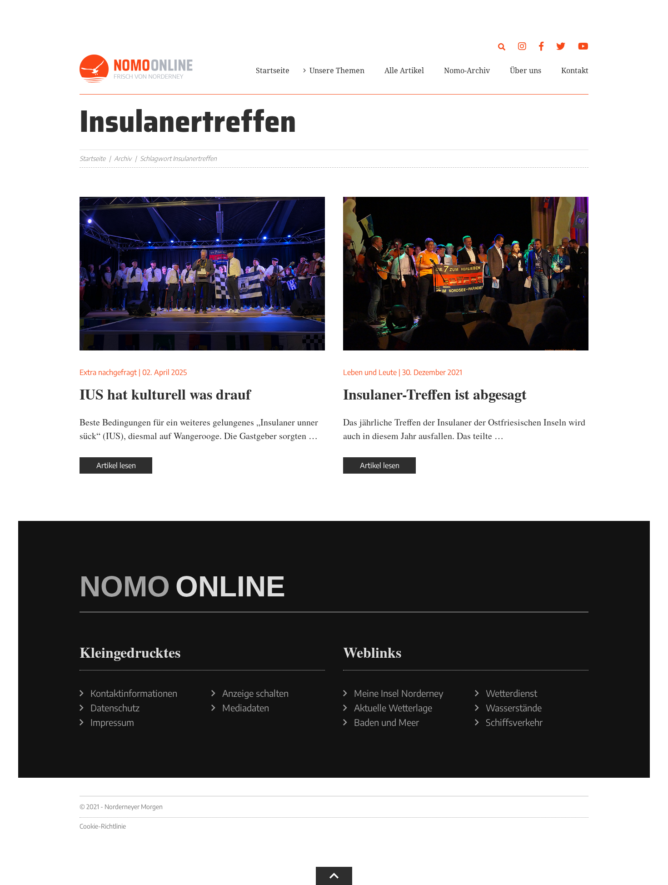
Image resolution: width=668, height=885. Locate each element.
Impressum (112, 722)
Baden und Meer (386, 722)
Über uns (525, 70)
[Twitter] (560, 45)
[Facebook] (541, 45)
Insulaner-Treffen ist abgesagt (435, 394)
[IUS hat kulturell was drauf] (202, 273)
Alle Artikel (404, 70)
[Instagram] (522, 45)
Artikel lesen (116, 465)
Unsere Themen (336, 70)
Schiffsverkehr (514, 722)
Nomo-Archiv (467, 70)
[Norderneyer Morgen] (136, 69)
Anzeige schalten (255, 693)
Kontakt (574, 70)
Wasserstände (514, 707)
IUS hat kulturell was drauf (165, 394)
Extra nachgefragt (108, 372)
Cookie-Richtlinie (103, 826)
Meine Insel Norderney (399, 693)
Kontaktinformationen (133, 693)
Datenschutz (115, 707)
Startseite (272, 70)
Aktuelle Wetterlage (393, 707)
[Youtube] (583, 45)
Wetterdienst (511, 693)
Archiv (122, 158)
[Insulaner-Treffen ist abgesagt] (465, 273)
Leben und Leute (370, 372)
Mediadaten (245, 707)
